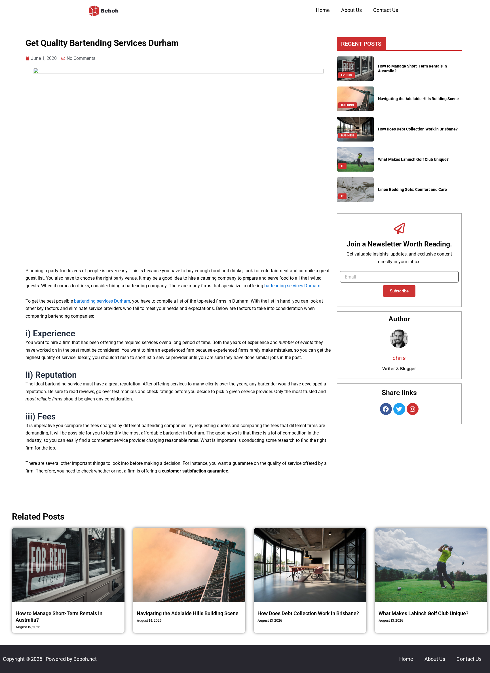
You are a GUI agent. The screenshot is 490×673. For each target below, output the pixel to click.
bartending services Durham (292, 285)
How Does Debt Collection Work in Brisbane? (418, 129)
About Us (351, 10)
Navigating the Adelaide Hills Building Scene (418, 98)
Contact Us (385, 10)
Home (323, 10)
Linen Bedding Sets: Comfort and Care (412, 189)
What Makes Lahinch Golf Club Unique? (413, 159)
